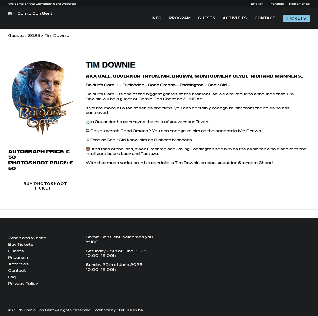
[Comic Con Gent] (33, 18)
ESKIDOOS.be (130, 310)
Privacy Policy (23, 283)
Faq (12, 277)
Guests (206, 18)
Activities (235, 18)
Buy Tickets (20, 244)
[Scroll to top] (312, 309)
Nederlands (299, 3)
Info (157, 18)
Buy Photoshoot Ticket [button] (46, 186)
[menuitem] (257, 3)
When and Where (27, 238)
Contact (265, 18)
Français (276, 3)
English (257, 3)
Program (180, 18)
